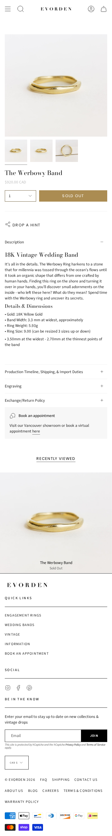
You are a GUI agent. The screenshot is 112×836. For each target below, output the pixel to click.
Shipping (61, 779)
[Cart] (103, 9)
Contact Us (85, 779)
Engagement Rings (23, 615)
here (36, 431)
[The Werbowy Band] (56, 522)
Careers (50, 790)
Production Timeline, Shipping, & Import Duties (44, 372)
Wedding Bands (20, 625)
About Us (14, 790)
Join (94, 735)
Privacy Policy (73, 745)
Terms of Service (95, 745)
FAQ (43, 779)
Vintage (12, 634)
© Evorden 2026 (20, 779)
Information (17, 644)
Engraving (13, 386)
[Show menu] (7, 9)
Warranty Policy (22, 801)
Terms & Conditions (83, 790)
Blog (33, 790)
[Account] (91, 9)
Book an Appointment (27, 653)
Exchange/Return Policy (25, 400)
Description (14, 242)
